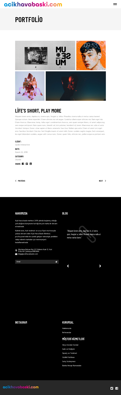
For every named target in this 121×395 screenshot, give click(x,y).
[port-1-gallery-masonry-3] (30, 86)
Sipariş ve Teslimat (69, 353)
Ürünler (18, 159)
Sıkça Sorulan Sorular (70, 345)
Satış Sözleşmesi (68, 361)
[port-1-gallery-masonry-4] (75, 86)
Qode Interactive (22, 144)
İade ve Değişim (68, 349)
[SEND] (56, 262)
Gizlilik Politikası (68, 357)
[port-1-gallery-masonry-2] (91, 55)
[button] (100, 266)
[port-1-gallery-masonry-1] (45, 55)
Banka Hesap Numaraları (71, 365)
